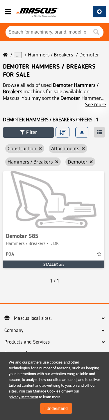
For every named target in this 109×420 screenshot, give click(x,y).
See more (95, 104)
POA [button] (10, 254)
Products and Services (27, 342)
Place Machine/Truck (99, 11)
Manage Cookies (46, 391)
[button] (28, 132)
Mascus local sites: (33, 318)
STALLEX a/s (53, 264)
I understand (56, 408)
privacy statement (23, 397)
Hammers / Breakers (50, 55)
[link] (53, 200)
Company (13, 330)
